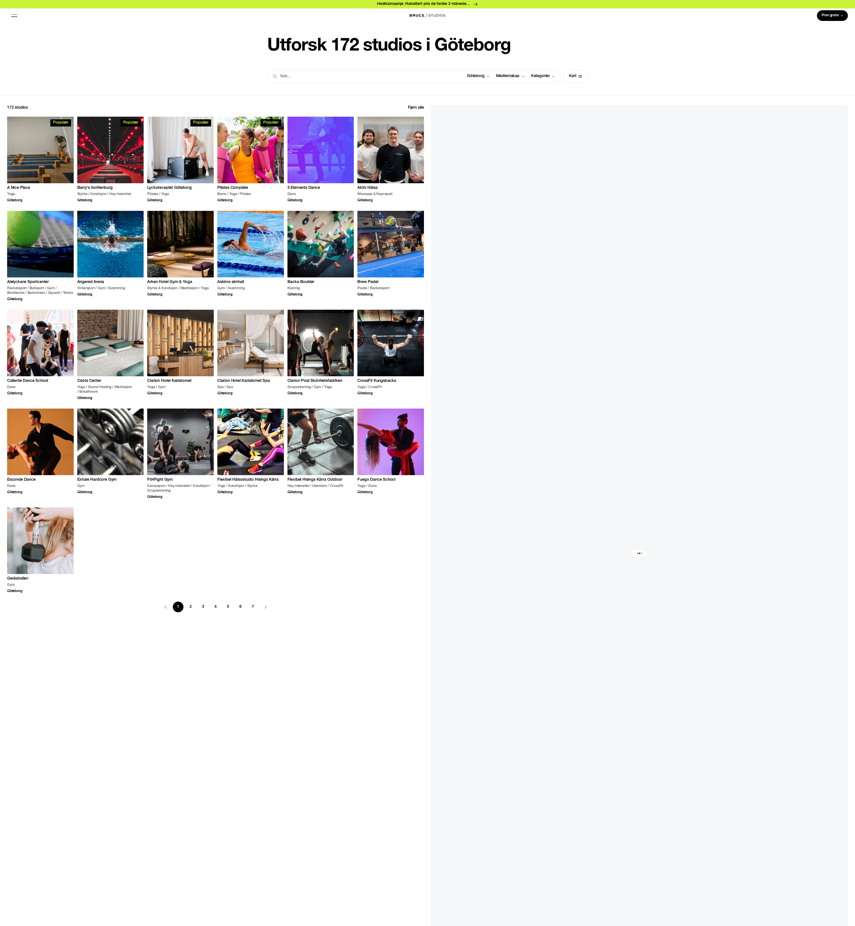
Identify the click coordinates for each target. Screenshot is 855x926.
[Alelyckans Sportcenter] (40, 256)
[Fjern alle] (416, 108)
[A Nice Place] (40, 159)
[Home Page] (427, 15)
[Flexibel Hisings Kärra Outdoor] (320, 454)
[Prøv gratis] (832, 15)
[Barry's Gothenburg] (110, 159)
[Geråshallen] (40, 550)
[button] (14, 15)
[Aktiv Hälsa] (390, 159)
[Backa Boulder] (320, 256)
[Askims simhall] (250, 256)
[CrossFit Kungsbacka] (390, 355)
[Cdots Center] (110, 355)
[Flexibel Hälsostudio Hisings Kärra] (250, 454)
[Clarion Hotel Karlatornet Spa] (250, 355)
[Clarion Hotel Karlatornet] (180, 355)
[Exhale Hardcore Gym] (110, 454)
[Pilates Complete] (250, 159)
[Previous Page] (165, 607)
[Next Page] (265, 607)
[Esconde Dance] (40, 454)
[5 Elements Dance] (320, 159)
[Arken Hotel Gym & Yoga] (180, 256)
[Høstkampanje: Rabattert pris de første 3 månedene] (427, 4)
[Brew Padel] (390, 256)
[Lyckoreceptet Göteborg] (180, 159)
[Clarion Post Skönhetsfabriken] (320, 355)
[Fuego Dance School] (390, 454)
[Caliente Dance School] (40, 355)
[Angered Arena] (110, 256)
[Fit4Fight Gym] (180, 454)
